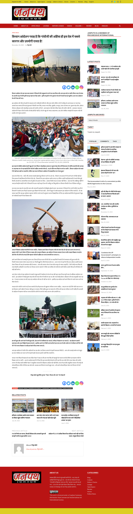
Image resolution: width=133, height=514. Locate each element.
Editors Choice (92, 482)
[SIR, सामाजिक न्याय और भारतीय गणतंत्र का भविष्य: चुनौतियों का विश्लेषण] (93, 204)
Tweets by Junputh (93, 132)
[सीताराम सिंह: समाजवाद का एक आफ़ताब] (93, 217)
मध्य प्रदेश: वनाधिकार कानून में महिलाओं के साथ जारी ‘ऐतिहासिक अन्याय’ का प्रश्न (70, 417)
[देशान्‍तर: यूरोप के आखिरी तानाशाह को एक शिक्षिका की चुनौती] (93, 160)
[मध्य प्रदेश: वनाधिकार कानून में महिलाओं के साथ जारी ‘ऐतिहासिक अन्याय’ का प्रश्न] (72, 413)
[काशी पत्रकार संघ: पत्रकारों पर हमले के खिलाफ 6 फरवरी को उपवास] (93, 323)
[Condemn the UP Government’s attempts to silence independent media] (93, 252)
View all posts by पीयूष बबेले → (35, 449)
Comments (104, 141)
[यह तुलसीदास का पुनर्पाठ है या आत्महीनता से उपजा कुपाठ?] (93, 287)
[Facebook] (112, 2)
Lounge (49, 2)
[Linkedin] (73, 87)
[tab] (92, 141)
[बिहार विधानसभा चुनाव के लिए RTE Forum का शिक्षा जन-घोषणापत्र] (93, 276)
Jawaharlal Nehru (56, 388)
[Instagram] (118, 2)
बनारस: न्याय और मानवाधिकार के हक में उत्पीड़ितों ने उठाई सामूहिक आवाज (110, 79)
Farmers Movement (35, 388)
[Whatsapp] (77, 87)
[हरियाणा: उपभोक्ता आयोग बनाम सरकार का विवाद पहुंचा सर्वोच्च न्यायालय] (23, 413)
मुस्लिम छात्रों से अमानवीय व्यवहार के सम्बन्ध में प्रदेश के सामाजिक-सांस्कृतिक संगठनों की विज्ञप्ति (111, 149)
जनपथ (52, 477)
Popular (92, 141)
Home (26, 2)
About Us (33, 2)
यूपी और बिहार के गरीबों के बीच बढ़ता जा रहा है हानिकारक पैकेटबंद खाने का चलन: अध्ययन (111, 193)
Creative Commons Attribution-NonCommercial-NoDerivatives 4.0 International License (66, 497)
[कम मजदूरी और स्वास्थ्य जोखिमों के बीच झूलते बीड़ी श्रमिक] (93, 333)
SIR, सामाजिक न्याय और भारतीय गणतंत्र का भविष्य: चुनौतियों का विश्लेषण (110, 206)
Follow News (91, 494)
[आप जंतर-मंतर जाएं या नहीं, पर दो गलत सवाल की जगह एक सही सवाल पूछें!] (48, 413)
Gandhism (45, 388)
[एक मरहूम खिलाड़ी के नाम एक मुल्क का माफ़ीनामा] (93, 344)
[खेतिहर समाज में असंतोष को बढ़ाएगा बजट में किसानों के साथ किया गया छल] (93, 310)
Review (80, 2)
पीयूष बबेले (29, 45)
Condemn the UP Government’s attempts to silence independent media (111, 255)
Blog (86, 2)
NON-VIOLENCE (67, 388)
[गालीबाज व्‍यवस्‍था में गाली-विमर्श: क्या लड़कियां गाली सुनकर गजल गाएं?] (93, 90)
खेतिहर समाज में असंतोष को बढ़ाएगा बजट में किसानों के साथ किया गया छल (110, 312)
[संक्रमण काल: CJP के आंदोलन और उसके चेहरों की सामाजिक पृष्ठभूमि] (93, 66)
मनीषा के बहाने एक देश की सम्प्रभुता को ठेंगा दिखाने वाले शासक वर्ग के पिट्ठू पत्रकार (110, 229)
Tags (115, 141)
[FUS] (121, 2)
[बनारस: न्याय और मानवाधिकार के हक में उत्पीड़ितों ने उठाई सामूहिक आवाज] (93, 77)
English (91, 2)
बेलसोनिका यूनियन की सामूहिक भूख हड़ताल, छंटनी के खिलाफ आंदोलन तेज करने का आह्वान (110, 242)
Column (72, 2)
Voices (66, 2)
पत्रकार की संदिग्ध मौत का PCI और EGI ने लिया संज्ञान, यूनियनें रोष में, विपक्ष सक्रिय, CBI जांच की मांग (111, 300)
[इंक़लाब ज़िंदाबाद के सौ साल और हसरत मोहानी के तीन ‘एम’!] (93, 170)
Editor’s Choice (58, 2)
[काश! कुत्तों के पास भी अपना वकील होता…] (93, 265)
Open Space (41, 2)
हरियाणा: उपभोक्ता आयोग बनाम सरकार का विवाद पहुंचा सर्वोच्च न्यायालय (109, 103)
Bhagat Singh (22, 388)
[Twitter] (114, 2)
